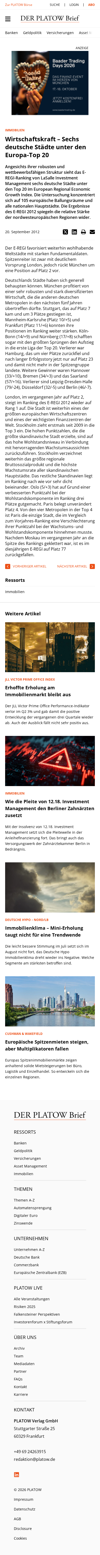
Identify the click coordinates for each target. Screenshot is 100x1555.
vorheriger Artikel (29, 566)
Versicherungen (60, 32)
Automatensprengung (33, 1207)
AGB (17, 1518)
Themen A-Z (24, 1200)
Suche (55, 5)
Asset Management (30, 1166)
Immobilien (23, 1173)
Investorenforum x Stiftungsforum (43, 1322)
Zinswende (23, 1223)
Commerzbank (26, 1264)
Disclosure (23, 1528)
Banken (11, 32)
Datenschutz (24, 1509)
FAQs (18, 1379)
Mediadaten (24, 1363)
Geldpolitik (32, 32)
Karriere (21, 1394)
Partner (20, 1371)
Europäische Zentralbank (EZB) (40, 1272)
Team (18, 1356)
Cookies (20, 1538)
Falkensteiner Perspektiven (37, 1314)
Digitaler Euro (25, 1215)
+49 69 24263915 (30, 1451)
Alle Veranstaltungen (32, 1298)
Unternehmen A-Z (29, 1249)
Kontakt (20, 1386)
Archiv (19, 1348)
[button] (65, 231)
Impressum (23, 1499)
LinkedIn (16, 1474)
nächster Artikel (72, 566)
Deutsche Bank (26, 1257)
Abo (91, 5)
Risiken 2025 (24, 1306)
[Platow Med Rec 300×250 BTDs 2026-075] (50, 83)
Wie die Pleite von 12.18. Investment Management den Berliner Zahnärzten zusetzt (49, 808)
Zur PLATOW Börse (18, 5)
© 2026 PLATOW (28, 1489)
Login (74, 5)
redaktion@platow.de (34, 1459)
